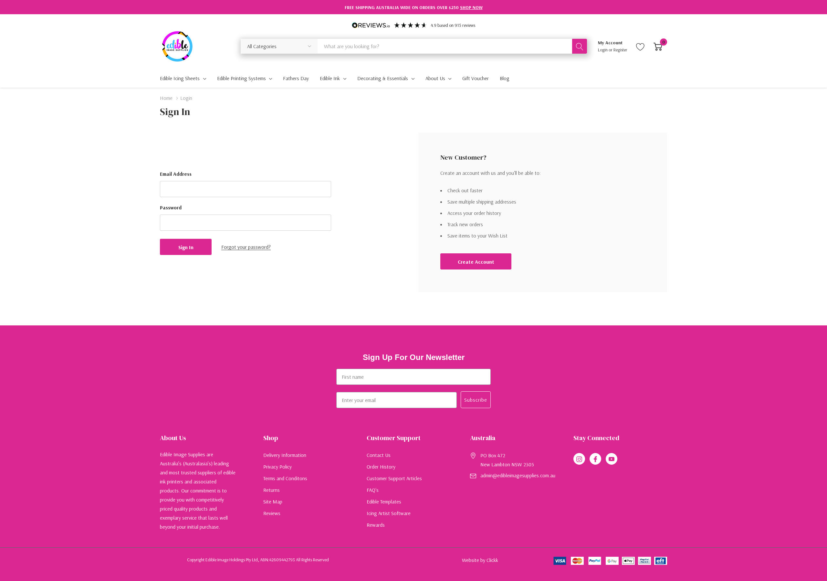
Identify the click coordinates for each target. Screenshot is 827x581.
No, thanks (413, 353)
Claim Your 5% (413, 335)
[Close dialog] (531, 218)
